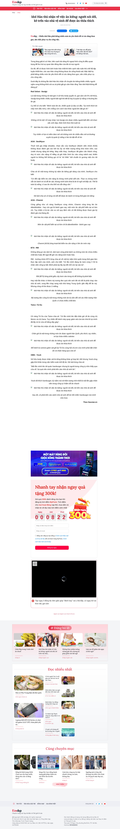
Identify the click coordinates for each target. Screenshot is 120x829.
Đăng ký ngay (52, 547)
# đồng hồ (26, 782)
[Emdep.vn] (17, 2)
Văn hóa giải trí (50, 8)
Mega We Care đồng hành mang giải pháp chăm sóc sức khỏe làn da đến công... (48, 775)
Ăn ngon (70, 8)
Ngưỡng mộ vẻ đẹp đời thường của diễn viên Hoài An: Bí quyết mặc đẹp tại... (95, 774)
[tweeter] (80, 3)
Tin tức (39, 8)
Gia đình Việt (80, 8)
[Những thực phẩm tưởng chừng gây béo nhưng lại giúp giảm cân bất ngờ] (72, 640)
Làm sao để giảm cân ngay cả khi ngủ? (95, 650)
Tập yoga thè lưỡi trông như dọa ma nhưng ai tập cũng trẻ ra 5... (52, 51)
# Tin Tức (47, 696)
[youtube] (86, 3)
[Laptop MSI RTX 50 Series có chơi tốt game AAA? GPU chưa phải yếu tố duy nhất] (29, 710)
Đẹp (13, 12)
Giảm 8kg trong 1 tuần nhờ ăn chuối (24, 650)
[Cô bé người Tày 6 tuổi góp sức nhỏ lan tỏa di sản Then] (68, 680)
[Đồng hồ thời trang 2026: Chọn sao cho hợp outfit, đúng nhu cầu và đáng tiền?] (25, 762)
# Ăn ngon (18, 697)
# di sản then (54, 684)
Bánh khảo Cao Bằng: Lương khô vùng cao (51, 703)
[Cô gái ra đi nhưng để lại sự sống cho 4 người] (68, 732)
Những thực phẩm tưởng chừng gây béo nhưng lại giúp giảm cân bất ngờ (71, 651)
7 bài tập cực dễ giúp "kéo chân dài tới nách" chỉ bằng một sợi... (84, 51)
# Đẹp (16, 657)
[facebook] (77, 3)
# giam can (45, 657)
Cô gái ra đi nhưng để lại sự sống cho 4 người (52, 730)
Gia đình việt (51, 804)
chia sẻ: (52, 30)
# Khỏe (41, 782)
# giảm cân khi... (94, 657)
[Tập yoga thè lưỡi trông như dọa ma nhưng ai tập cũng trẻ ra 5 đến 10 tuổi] (38, 52)
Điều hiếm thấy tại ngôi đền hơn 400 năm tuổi (52, 691)
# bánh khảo (55, 708)
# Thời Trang (19, 782)
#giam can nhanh (65, 614)
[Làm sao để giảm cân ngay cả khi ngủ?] (95, 640)
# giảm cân (69, 657)
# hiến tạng (55, 735)
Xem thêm (60, 784)
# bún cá (24, 697)
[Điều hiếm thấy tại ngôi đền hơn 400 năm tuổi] (68, 693)
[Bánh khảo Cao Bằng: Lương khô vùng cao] (68, 705)
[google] (83, 3)
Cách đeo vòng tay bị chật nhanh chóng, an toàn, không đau (71, 774)
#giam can (57, 614)
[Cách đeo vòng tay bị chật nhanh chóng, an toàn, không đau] (71, 762)
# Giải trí (47, 684)
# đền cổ (53, 696)
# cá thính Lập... (49, 723)
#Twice (72, 614)
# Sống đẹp (48, 735)
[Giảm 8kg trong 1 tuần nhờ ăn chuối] (24, 640)
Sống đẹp (61, 8)
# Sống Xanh (19, 728)
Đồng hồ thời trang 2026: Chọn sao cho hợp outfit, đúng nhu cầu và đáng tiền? (24, 775)
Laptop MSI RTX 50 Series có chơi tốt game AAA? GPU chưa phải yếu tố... (28, 722)
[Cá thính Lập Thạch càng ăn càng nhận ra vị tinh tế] (68, 719)
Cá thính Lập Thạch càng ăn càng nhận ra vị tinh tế (52, 715)
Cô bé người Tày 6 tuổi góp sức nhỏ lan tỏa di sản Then (52, 678)
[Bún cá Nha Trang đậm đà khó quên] (29, 683)
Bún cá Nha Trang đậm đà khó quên (29, 693)
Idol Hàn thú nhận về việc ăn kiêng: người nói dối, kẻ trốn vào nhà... (48, 651)
